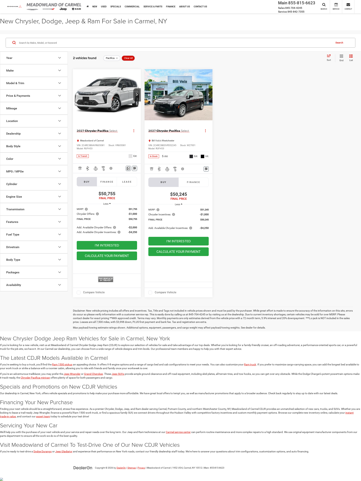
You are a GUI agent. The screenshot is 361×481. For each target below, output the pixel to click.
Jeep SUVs (118, 373)
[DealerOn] (83, 467)
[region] (107, 222)
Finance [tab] (107, 181)
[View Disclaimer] (111, 168)
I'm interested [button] (107, 245)
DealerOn (121, 468)
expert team (43, 416)
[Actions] (133, 130)
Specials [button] (115, 6)
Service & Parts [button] (152, 6)
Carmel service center (178, 432)
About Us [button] (184, 6)
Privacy (141, 468)
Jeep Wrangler (72, 373)
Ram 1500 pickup (62, 364)
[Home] (87, 6)
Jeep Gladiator (63, 451)
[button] (137, 94)
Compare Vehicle (94, 292)
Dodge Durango (42, 451)
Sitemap (131, 468)
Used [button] (104, 6)
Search (339, 42)
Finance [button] (170, 6)
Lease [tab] (127, 181)
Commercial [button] (132, 6)
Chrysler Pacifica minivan (35, 377)
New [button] (94, 6)
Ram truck (250, 364)
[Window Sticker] (134, 168)
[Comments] (128, 168)
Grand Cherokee (93, 373)
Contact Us (200, 6)
